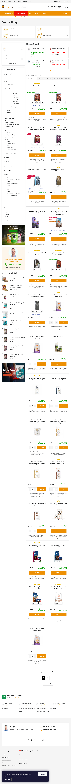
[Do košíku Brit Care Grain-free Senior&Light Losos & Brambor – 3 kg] (41, 489)
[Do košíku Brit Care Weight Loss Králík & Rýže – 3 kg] (41, 531)
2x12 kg (62, 520)
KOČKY (7, 158)
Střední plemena (16, 99)
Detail (37, 113)
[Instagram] (42, 740)
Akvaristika (7, 216)
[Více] (65, 13)
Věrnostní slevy (5, 770)
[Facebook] (39, 740)
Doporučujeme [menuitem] (31, 78)
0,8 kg (56, 353)
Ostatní (8, 185)
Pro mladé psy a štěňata (15, 91)
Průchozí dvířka (10, 147)
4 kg (35, 102)
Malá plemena (16, 97)
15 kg (39, 561)
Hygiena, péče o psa (9, 118)
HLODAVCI (7, 210)
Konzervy (9, 112)
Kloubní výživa (10, 201)
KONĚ (7, 162)
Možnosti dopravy (11, 1)
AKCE (6, 174)
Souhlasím (42, 774)
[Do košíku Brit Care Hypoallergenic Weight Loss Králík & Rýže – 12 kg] (63, 489)
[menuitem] (8, 13)
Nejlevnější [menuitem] (41, 78)
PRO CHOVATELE (10, 166)
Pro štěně (7, 128)
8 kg (37, 603)
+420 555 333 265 (55, 6)
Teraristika (7, 214)
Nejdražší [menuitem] (48, 78)
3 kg (35, 561)
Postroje (8, 141)
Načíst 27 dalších (49, 672)
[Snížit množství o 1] (51, 322)
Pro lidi (6, 199)
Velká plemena (16, 101)
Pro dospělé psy (13, 93)
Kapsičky (8, 110)
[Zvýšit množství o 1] (56, 322)
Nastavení (7, 779)
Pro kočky (7, 189)
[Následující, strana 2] (48, 678)
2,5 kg (54, 520)
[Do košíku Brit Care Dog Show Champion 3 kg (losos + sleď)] (63, 406)
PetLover (8, 221)
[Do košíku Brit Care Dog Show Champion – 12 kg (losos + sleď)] (41, 406)
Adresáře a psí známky (11, 143)
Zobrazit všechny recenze (21, 698)
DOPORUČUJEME (10, 70)
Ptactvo (6, 212)
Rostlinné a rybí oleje (9, 126)
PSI (6, 81)
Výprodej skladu (9, 74)
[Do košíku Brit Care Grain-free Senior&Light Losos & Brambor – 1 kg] (41, 447)
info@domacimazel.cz (50, 727)
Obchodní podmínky (6, 762)
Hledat (44, 7)
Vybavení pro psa (8, 130)
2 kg (32, 102)
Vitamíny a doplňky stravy (12, 183)
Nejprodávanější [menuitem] (58, 78)
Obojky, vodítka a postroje (12, 135)
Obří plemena (16, 103)
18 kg (40, 144)
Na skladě (14, 59)
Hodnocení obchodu (22, 1)
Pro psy (6, 177)
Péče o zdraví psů (9, 84)
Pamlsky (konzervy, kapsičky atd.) (14, 179)
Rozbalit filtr (12, 63)
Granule (8, 89)
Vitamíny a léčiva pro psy (10, 153)
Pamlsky (8, 114)
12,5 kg (60, 353)
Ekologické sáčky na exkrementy (12, 124)
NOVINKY (8, 170)
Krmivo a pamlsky (8, 86)
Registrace (66, 1)
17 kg (42, 102)
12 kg (38, 102)
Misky (8, 139)
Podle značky (13, 107)
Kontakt (3, 1)
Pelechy (8, 145)
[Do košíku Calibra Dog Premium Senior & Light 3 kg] (41, 364)
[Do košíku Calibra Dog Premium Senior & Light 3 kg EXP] (41, 656)
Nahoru (48, 683)
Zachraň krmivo (8, 77)
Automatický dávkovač (11, 149)
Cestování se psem (11, 137)
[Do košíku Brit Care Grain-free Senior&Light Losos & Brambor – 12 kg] (63, 447)
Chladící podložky (10, 133)
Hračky (6, 120)
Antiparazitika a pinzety (10, 122)
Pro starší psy (13, 95)
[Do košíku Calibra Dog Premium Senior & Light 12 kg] (63, 322)
